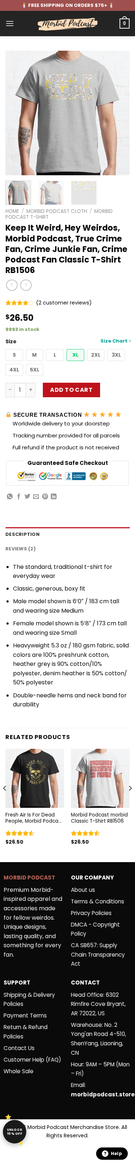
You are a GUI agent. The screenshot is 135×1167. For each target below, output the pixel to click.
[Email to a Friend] (36, 497)
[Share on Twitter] (27, 497)
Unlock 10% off (15, 1132)
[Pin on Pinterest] (45, 497)
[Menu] (9, 23)
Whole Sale (18, 1071)
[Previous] (16, 113)
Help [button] (116, 1153)
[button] (14, 355)
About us (83, 890)
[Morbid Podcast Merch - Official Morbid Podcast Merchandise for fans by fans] (68, 23)
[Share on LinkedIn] (54, 497)
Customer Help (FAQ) (32, 1059)
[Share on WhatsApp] (10, 497)
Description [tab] (22, 534)
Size (66, 341)
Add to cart (71, 390)
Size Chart (113, 340)
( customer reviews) (64, 303)
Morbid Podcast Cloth (56, 211)
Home (12, 211)
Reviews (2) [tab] (20, 549)
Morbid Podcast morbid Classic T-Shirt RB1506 (99, 818)
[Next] (118, 113)
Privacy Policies (91, 913)
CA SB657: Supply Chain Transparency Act (98, 954)
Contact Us (19, 1048)
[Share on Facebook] (19, 497)
